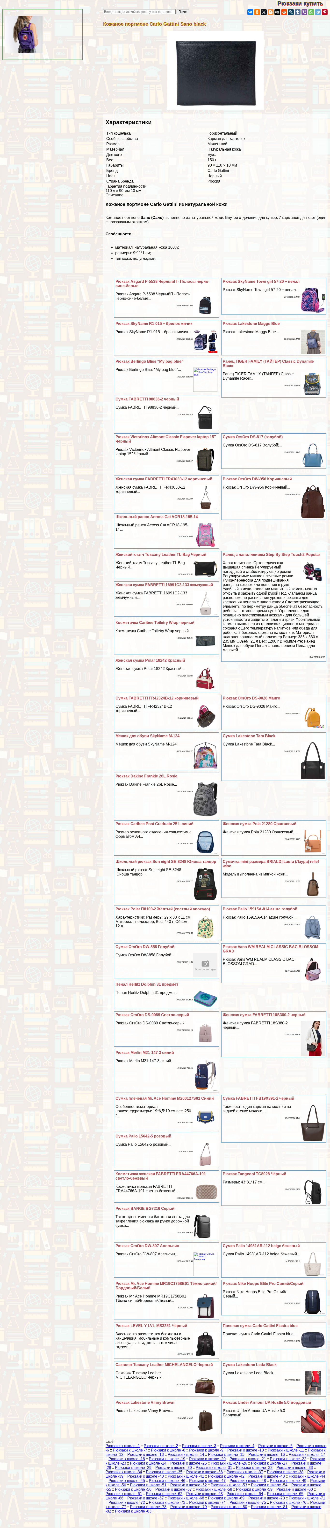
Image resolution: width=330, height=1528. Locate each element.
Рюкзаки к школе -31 (214, 1468)
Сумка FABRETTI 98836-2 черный (147, 399)
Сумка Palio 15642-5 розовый (143, 1136)
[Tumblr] (298, 12)
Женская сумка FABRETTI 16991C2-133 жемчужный (164, 585)
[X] (264, 12)
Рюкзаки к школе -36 (204, 1472)
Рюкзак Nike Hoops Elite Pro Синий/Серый (263, 1284)
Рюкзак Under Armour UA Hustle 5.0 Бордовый (267, 1402)
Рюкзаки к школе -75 (248, 1502)
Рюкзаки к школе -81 (269, 1507)
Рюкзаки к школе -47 (207, 1481)
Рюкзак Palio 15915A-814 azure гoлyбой (260, 909)
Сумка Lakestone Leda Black (250, 1365)
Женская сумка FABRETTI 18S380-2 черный (264, 1015)
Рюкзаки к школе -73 (167, 1502)
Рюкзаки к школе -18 (126, 1459)
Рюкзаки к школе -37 (245, 1472)
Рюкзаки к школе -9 (206, 1450)
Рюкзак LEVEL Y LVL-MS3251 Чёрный (151, 1326)
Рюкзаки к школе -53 (229, 1485)
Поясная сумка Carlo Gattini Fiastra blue (260, 1326)
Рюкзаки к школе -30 (173, 1468)
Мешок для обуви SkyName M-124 (147, 736)
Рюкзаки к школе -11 (286, 1450)
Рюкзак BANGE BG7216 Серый (144, 1208)
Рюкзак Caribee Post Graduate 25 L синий (154, 824)
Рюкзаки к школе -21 (248, 1459)
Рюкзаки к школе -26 (229, 1463)
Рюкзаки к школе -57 (173, 1489)
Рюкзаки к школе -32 (254, 1468)
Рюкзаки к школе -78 (148, 1507)
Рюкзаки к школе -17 (307, 1454)
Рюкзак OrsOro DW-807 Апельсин (147, 1246)
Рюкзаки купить (303, 3)
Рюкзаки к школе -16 (266, 1454)
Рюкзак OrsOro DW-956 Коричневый (257, 479)
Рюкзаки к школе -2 (161, 1446)
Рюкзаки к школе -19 (167, 1459)
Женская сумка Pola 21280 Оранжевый (259, 824)
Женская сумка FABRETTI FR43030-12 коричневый (163, 479)
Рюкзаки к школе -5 (275, 1446)
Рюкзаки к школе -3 (199, 1446)
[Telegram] (318, 12)
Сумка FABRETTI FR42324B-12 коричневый (157, 698)
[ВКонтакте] (250, 12)
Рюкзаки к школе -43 (266, 1476)
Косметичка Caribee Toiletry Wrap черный (154, 623)
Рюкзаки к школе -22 (288, 1459)
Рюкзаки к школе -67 (145, 1498)
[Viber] (304, 12)
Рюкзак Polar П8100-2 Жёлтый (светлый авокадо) (162, 909)
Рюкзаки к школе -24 (148, 1463)
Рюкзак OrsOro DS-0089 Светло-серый (152, 1015)
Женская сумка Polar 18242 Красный (150, 660)
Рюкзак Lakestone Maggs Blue (251, 324)
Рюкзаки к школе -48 (248, 1481)
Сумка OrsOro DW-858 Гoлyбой (144, 947)
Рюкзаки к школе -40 (145, 1476)
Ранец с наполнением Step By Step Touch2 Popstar (271, 555)
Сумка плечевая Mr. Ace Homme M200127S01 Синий (164, 1098)
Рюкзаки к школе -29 (133, 1468)
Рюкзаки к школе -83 (133, 1511)
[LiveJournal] (291, 12)
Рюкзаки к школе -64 (245, 1494)
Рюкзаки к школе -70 (266, 1498)
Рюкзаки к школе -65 (285, 1494)
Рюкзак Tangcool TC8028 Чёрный (254, 1174)
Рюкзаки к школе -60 (294, 1489)
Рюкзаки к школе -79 (188, 1507)
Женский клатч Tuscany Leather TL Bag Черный (160, 555)
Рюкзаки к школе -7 (130, 1450)
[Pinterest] (325, 12)
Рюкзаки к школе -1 (123, 1446)
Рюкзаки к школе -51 (148, 1485)
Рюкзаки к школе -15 (226, 1454)
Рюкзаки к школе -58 (214, 1489)
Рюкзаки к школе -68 (186, 1498)
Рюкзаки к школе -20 (207, 1459)
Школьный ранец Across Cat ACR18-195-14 (156, 517)
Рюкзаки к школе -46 (167, 1481)
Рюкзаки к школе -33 (294, 1468)
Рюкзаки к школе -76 (288, 1502)
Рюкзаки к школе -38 (285, 1472)
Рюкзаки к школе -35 (164, 1472)
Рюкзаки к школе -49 (288, 1481)
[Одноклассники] (257, 12)
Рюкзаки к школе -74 (207, 1502)
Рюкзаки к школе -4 (237, 1446)
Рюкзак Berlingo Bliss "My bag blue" (149, 361)
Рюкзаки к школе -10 (245, 1450)
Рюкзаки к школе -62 (164, 1494)
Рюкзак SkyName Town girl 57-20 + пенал (261, 281)
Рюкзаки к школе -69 (226, 1498)
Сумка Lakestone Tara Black (249, 736)
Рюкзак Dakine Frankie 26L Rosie (146, 776)
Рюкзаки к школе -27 (269, 1463)
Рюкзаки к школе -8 (168, 1450)
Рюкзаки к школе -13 (145, 1454)
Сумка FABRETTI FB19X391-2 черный (258, 1098)
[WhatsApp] (311, 12)
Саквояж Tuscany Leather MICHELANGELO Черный (164, 1365)
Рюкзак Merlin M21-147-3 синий (144, 1053)
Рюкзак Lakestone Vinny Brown (144, 1402)
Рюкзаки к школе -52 (188, 1485)
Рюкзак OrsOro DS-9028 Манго (251, 698)
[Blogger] (270, 12)
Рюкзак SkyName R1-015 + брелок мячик (153, 324)
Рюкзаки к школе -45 (126, 1481)
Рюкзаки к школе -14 (186, 1454)
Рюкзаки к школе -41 (186, 1476)
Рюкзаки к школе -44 (307, 1476)
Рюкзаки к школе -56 (133, 1489)
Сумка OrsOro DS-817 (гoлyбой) (253, 437)
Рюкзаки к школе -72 (126, 1502)
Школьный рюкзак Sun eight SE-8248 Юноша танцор (165, 862)
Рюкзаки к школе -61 (124, 1494)
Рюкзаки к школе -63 (204, 1494)
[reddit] (284, 12)
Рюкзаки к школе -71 (307, 1498)
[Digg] (277, 12)
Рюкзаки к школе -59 (254, 1489)
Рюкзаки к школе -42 (226, 1476)
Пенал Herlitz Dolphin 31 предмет (146, 984)
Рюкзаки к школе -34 (124, 1472)
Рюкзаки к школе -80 (229, 1507)
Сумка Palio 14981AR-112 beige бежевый (261, 1246)
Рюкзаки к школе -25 (188, 1463)
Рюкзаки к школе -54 (269, 1485)
